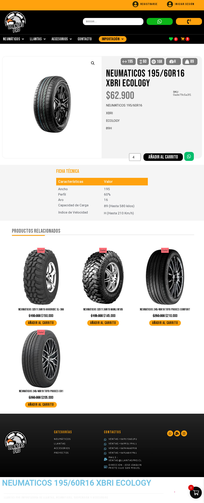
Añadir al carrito (163, 157)
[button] (92, 63)
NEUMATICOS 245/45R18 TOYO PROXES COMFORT (165, 309)
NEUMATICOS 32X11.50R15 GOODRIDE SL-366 (41, 309)
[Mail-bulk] (177, 433)
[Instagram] (184, 433)
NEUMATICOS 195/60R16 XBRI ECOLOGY (145, 78)
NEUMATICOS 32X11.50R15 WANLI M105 (103, 309)
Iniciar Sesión (184, 4)
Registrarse (149, 4)
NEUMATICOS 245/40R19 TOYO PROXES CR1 (41, 391)
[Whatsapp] (170, 433)
